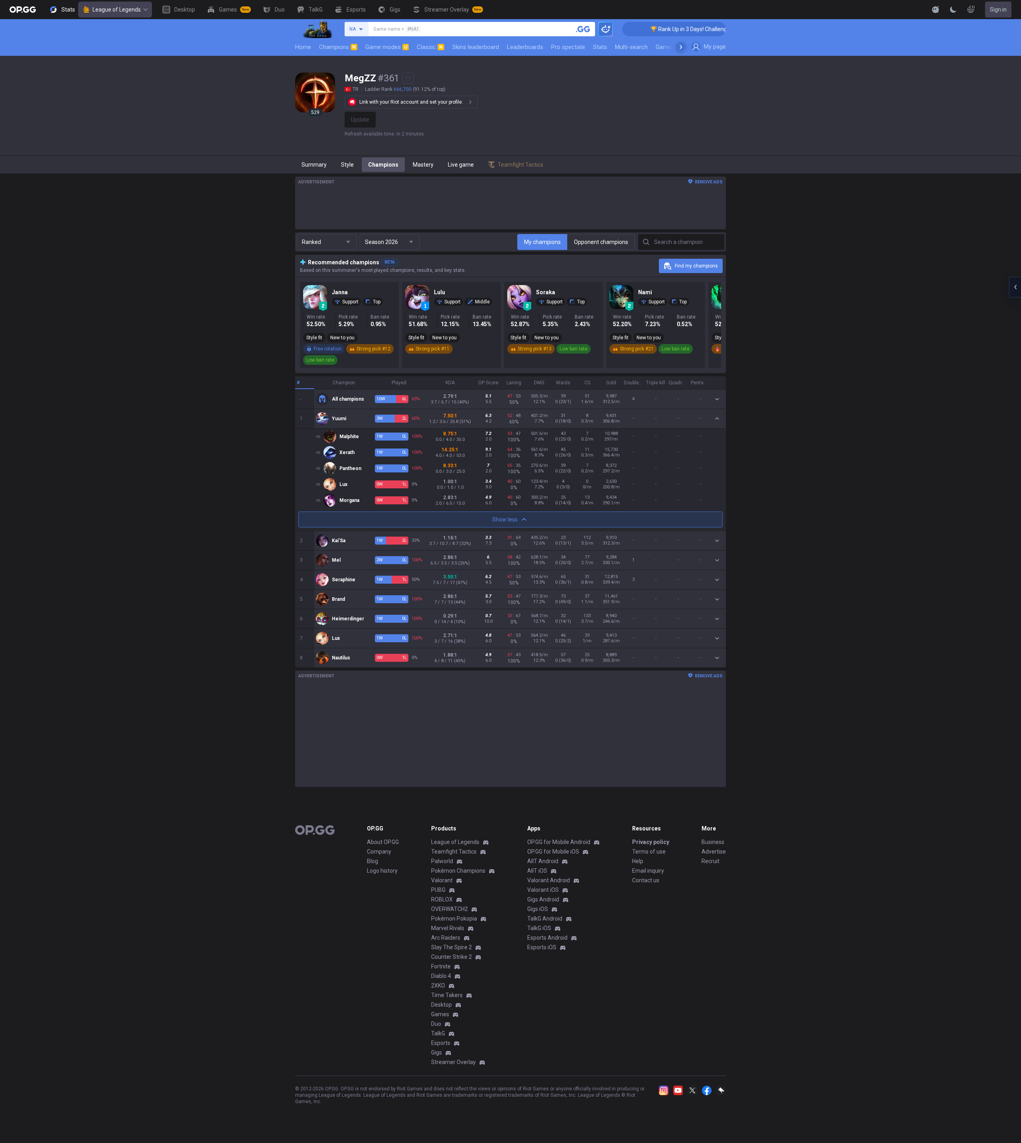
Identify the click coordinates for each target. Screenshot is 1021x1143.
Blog (372, 861)
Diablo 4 (441, 976)
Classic (430, 47)
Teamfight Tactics (454, 851)
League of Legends (117, 9)
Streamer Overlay (453, 1062)
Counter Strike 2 (451, 957)
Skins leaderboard (475, 47)
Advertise (714, 851)
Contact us (645, 880)
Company (379, 851)
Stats (600, 47)
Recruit (710, 861)
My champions (542, 242)
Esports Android (547, 937)
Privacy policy (650, 842)
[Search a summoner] (583, 29)
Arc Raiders (445, 937)
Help (637, 861)
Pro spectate (568, 47)
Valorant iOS (543, 890)
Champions (337, 47)
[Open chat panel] (1015, 287)
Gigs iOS (537, 909)
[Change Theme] (953, 10)
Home (303, 47)
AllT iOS (537, 871)
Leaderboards (525, 47)
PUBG (438, 890)
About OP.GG (383, 842)
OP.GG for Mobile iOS (553, 851)
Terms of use (649, 851)
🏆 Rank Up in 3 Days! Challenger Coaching (676, 29)
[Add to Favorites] (408, 78)
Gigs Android (543, 899)
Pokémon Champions (458, 871)
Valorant (442, 880)
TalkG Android (544, 918)
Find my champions (696, 266)
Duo (436, 1024)
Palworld (442, 861)
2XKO (438, 985)
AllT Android (542, 861)
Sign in (998, 9)
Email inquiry (648, 871)
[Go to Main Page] (22, 9)
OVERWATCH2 (449, 909)
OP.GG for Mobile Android (558, 842)
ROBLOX (442, 899)
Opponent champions (601, 242)
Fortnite (441, 966)
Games (440, 1014)
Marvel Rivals (447, 928)
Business (713, 842)
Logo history (382, 871)
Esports (440, 1043)
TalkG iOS (539, 928)
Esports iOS (541, 947)
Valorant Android (548, 880)
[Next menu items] (680, 47)
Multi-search (631, 47)
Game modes (386, 47)
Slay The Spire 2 (451, 947)
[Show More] (936, 10)
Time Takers (447, 995)
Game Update (673, 47)
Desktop (441, 1004)
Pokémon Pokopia (454, 918)
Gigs (436, 1052)
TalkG (438, 1033)
